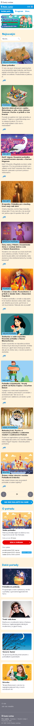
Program (19, 11)
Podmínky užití (6, 721)
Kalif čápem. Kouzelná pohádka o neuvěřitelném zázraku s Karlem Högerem (17, 159)
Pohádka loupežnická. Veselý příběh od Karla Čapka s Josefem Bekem (17, 386)
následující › (30, 494)
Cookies (13, 719)
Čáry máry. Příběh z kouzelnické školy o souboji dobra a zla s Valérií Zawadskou (16, 247)
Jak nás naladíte (8, 706)
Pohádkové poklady (11, 587)
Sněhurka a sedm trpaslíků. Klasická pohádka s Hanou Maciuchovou (14, 339)
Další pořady (10, 564)
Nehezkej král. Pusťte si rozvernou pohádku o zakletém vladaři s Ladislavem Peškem (15, 433)
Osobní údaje (22, 719)
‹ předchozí (3, 494)
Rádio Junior (26, 552)
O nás (4, 704)
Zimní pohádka (8, 65)
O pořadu (8, 508)
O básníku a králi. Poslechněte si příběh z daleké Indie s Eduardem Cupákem (16, 294)
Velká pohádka (8, 530)
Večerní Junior (8, 652)
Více (27, 11)
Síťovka (5, 682)
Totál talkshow (9, 619)
